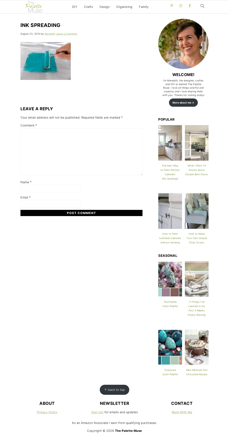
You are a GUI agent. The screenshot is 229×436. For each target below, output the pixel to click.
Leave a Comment (66, 33)
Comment (28, 125)
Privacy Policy (47, 412)
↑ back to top (114, 389)
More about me (182, 102)
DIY (74, 7)
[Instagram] (181, 6)
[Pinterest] (172, 6)
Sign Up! (97, 412)
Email (25, 197)
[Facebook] (190, 6)
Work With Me (182, 412)
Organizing (124, 7)
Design (105, 7)
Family (144, 7)
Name (26, 182)
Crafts (88, 7)
